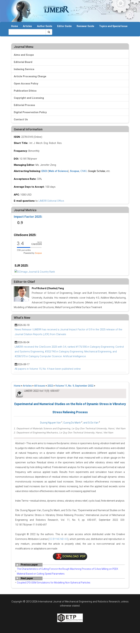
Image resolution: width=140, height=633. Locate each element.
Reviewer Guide (85, 26)
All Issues (39, 385)
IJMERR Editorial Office (51, 200)
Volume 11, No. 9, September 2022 (74, 385)
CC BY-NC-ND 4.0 (58, 539)
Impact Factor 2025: (28, 216)
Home (14, 26)
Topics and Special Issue (113, 26)
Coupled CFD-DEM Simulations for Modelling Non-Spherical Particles (53, 582)
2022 (50, 385)
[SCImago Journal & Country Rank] (35, 271)
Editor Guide (64, 26)
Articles (27, 26)
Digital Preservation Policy (30, 112)
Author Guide (44, 26)
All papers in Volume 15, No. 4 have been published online (48, 368)
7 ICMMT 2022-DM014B (70, 556)
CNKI (83, 171)
